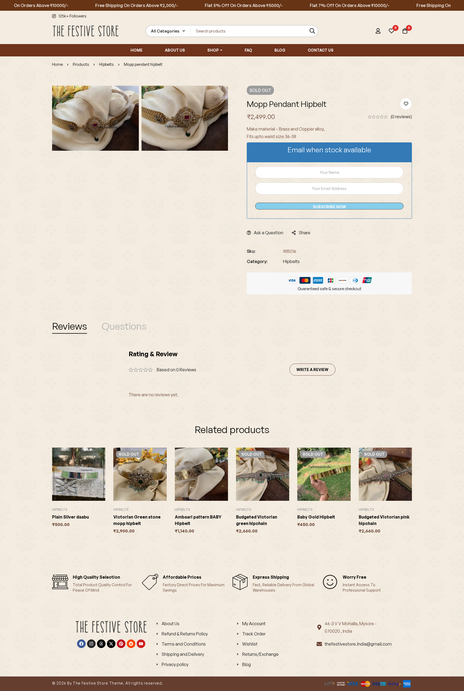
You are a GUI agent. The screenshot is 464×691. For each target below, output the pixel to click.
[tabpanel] (232, 374)
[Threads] (101, 643)
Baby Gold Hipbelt (316, 517)
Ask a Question (268, 232)
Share (304, 232)
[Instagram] (91, 643)
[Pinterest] (121, 643)
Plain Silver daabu (70, 517)
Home (57, 64)
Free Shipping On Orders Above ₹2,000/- (118, 5)
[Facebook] (81, 643)
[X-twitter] (111, 643)
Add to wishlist (406, 104)
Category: (257, 261)
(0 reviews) (401, 116)
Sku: (251, 251)
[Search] (312, 31)
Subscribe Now (329, 206)
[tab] (69, 326)
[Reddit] (131, 643)
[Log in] (378, 31)
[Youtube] (141, 643)
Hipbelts (106, 64)
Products (81, 64)
